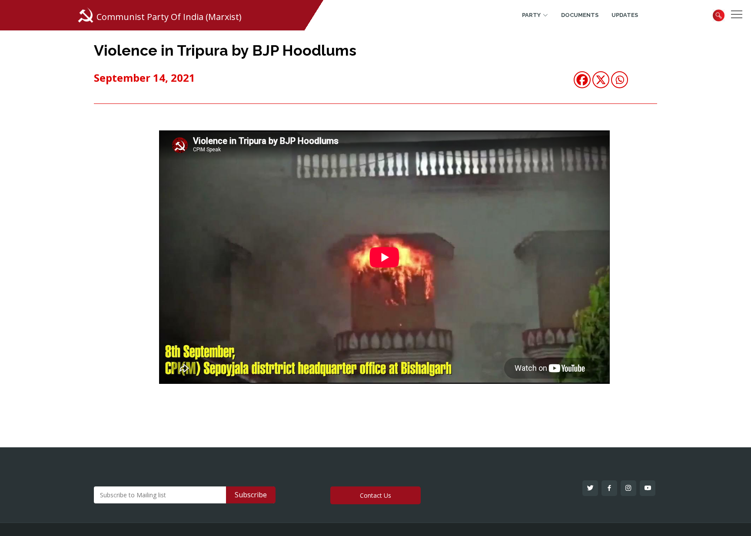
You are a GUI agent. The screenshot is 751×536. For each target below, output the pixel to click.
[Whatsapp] (619, 79)
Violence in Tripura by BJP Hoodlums (225, 50)
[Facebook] (582, 79)
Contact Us (375, 495)
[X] (600, 79)
